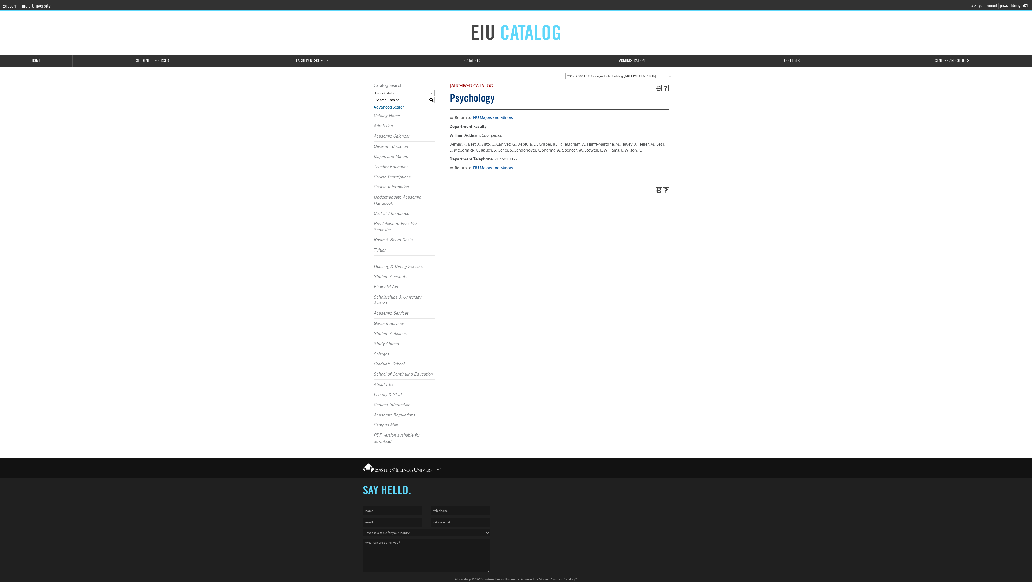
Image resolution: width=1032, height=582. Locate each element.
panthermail (988, 5)
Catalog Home (387, 115)
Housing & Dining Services (398, 266)
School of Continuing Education (403, 374)
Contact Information (392, 405)
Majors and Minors (391, 156)
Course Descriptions (392, 177)
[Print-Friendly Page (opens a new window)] (659, 88)
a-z (973, 5)
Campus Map (386, 425)
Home (36, 60)
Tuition (380, 250)
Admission (383, 126)
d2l (1025, 5)
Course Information (391, 187)
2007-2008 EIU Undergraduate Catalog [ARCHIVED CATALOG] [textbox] (611, 76)
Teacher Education (391, 167)
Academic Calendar (392, 136)
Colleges (381, 354)
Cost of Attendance (391, 213)
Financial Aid (386, 287)
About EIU (383, 384)
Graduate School (389, 364)
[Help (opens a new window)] (666, 88)
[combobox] (619, 76)
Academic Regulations (394, 415)
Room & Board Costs (393, 240)
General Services (389, 323)
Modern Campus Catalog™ (558, 579)
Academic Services (391, 313)
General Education (391, 146)
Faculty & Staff (388, 394)
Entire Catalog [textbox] (385, 93)
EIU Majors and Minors (493, 117)
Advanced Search (389, 107)
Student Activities (390, 333)
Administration (632, 60)
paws (1004, 5)
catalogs (465, 579)
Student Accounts (390, 276)
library (1015, 5)
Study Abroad (386, 344)
